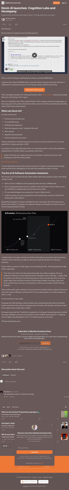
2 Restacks (19, 356)
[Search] (66, 407)
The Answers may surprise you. (11, 414)
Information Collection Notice (34, 458)
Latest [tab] (8, 407)
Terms (39, 477)
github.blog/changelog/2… (10, 162)
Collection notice (47, 477)
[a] (34, 55)
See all (5, 446)
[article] (34, 415)
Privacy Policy (48, 458)
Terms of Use (43, 456)
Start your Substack (30, 482)
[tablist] (9, 375)
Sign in (64, 3)
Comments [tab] (6, 375)
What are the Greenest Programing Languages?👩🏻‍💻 (20, 412)
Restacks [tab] (13, 375)
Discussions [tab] (15, 407)
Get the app (43, 482)
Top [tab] (4, 407)
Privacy (34, 477)
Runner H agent (47, 95)
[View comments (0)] (22, 419)
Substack (25, 486)
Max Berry (7, 392)
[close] (51, 425)
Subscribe (56, 3)
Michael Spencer (10, 18)
